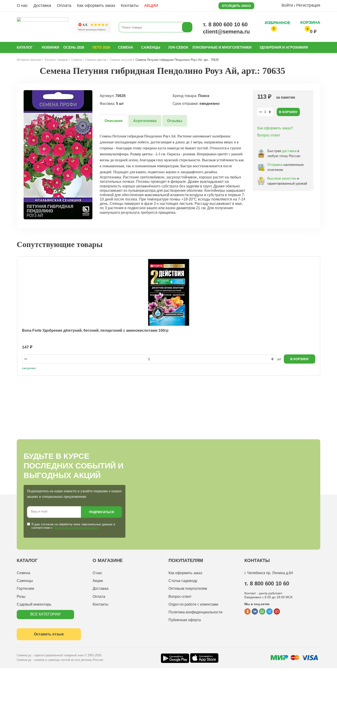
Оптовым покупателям (187, 588)
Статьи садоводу (182, 581)
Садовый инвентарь (34, 604)
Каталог (25, 47)
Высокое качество (281, 178)
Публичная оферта (184, 620)
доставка (289, 151)
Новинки (50, 47)
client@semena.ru (226, 31)
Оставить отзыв (49, 634)
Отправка (274, 165)
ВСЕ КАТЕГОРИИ (45, 614)
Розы (21, 596)
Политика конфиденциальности (195, 612)
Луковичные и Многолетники (221, 47)
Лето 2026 (101, 47)
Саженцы (150, 47)
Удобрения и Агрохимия (284, 47)
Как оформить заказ (96, 5)
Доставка (42, 5)
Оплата (64, 5)
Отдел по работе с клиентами (193, 604)
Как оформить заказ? (275, 128)
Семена (125, 47)
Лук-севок (178, 47)
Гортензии (25, 588)
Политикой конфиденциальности (76, 527)
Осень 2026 (73, 47)
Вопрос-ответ (268, 135)
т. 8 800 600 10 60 (225, 24)
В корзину (288, 112)
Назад (27, 70)
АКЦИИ (151, 5)
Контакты (129, 5)
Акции (98, 581)
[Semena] (42, 27)
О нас (22, 5)
